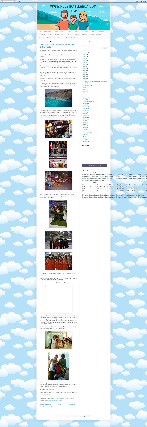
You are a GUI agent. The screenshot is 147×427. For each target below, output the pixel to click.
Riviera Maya (100, 31)
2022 (84, 58)
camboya (85, 103)
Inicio (40, 31)
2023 (84, 56)
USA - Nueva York (84, 31)
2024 (84, 54)
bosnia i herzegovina (88, 101)
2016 (84, 70)
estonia (84, 112)
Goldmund (74, 416)
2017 (84, 68)
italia (84, 120)
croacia (84, 105)
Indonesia (99, 34)
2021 (84, 60)
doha (50, 400)
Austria (57, 34)
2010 (84, 92)
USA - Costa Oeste (59, 37)
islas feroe (85, 119)
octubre (86, 80)
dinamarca (85, 106)
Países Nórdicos (59, 31)
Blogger (89, 416)
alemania (85, 98)
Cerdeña (68, 31)
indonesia (85, 115)
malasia (85, 125)
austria (84, 99)
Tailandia (48, 37)
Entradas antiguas (72, 404)
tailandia (60, 400)
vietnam (85, 141)
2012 (84, 78)
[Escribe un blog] (68, 398)
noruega (85, 131)
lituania (84, 124)
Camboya (41, 37)
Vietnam (77, 34)
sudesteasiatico (55, 400)
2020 (84, 62)
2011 (84, 89)
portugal (85, 134)
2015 (84, 72)
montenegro (85, 129)
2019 (84, 64)
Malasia (92, 34)
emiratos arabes (86, 108)
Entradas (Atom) (50, 407)
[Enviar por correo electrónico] (67, 398)
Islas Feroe (42, 34)
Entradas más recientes (45, 404)
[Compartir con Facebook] (71, 398)
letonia (84, 122)
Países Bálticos (48, 31)
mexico (84, 127)
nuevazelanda (86, 132)
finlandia (85, 113)
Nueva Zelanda (70, 37)
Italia (93, 31)
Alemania (84, 34)
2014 (84, 74)
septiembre (87, 85)
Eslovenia (49, 34)
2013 (84, 76)
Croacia (75, 31)
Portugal (63, 34)
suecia (84, 136)
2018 (84, 66)
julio (85, 87)
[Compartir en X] (70, 398)
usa (84, 139)
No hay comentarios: (59, 398)
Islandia (70, 34)
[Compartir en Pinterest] (73, 398)
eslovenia (85, 110)
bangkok (46, 400)
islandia (85, 117)
